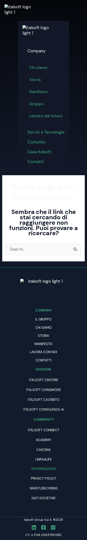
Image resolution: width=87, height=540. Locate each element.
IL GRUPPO (43, 319)
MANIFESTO (43, 344)
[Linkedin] (33, 527)
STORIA (43, 336)
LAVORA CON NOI (43, 352)
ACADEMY (43, 440)
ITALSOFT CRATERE (43, 380)
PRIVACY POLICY (43, 478)
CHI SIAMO (43, 328)
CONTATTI (44, 360)
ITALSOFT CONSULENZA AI (43, 410)
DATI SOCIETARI (43, 498)
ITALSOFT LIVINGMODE (43, 390)
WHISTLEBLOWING (44, 488)
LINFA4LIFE (43, 459)
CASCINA (43, 450)
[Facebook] (43, 527)
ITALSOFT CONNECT (43, 430)
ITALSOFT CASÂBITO (43, 400)
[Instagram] (53, 527)
